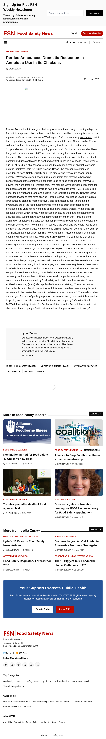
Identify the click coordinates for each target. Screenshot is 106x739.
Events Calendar (63, 701)
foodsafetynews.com (12, 639)
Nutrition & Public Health (55, 366)
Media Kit (45, 722)
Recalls (87, 681)
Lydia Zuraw (15, 69)
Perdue (40, 371)
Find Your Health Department (16, 701)
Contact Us (19, 722)
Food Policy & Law (65, 499)
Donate (62, 722)
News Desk (11, 463)
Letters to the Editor (83, 701)
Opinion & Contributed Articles (20, 536)
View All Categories (12, 686)
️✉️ (7, 653)
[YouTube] (81, 42)
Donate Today (42, 609)
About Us (7, 722)
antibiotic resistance (85, 366)
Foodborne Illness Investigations (74, 556)
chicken (28, 371)
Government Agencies (15, 556)
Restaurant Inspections (43, 701)
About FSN (65, 609)
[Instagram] (74, 42)
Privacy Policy (32, 722)
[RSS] (85, 42)
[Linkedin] (78, 42)
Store (54, 722)
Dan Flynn (63, 464)
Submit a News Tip (12, 706)
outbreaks (77, 681)
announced (86, 137)
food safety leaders (17, 51)
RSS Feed (27, 706)
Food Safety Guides (30, 681)
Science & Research (65, 536)
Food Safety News (56, 735)
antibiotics (14, 371)
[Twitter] (71, 42)
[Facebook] (67, 42)
